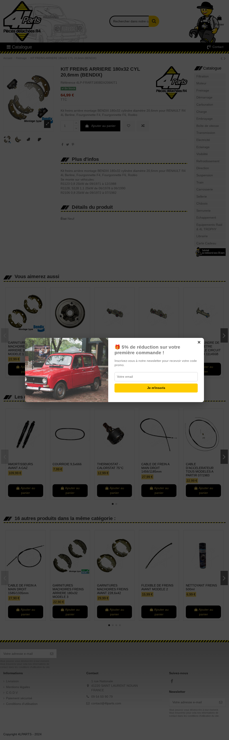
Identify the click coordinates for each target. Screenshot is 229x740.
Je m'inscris (156, 388)
